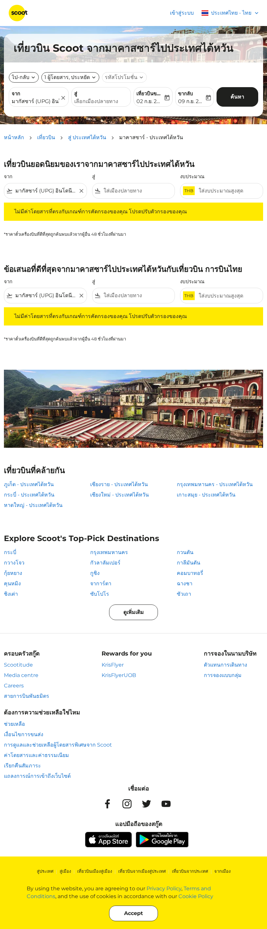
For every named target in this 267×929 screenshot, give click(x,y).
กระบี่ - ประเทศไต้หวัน (29, 495)
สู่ (75, 93)
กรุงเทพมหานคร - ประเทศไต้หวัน (215, 484)
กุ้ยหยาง (13, 573)
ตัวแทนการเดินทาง (225, 665)
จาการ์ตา (100, 583)
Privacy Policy (164, 888)
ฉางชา (184, 583)
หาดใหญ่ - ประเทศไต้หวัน (33, 505)
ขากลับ (185, 93)
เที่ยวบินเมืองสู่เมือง (94, 871)
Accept (133, 913)
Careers (14, 686)
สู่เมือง (65, 871)
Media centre (21, 675)
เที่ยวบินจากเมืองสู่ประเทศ (142, 871)
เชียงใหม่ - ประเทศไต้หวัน (119, 495)
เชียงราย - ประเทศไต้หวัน (119, 484)
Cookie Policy (195, 896)
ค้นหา (237, 97)
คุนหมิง (12, 583)
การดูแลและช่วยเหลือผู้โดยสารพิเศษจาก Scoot (58, 745)
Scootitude (18, 665)
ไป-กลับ (20, 77)
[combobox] (45, 191)
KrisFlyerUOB (119, 675)
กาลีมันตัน (188, 563)
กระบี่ (10, 552)
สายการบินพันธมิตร (26, 696)
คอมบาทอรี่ (190, 573)
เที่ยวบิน (46, 137)
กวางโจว (14, 563)
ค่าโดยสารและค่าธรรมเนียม (36, 755)
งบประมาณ (192, 176)
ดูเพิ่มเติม (133, 612)
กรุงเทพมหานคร (109, 552)
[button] (70, 77)
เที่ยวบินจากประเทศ (190, 871)
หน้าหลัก (14, 137)
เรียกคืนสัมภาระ (22, 766)
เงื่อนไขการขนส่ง (23, 734)
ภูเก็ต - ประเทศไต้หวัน (29, 484)
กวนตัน (185, 552)
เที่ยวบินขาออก (149, 93)
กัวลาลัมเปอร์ (105, 563)
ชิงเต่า (11, 594)
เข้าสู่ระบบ (182, 13)
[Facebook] (107, 804)
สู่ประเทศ (45, 871)
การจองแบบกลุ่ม (223, 675)
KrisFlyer (113, 665)
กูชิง (95, 573)
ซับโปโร (99, 594)
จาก (16, 93)
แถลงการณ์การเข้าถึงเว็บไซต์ (37, 776)
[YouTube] (166, 804)
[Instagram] (127, 804)
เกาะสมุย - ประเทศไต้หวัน (206, 495)
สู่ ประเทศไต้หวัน (87, 137)
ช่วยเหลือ (14, 724)
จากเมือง (222, 871)
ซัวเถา (184, 594)
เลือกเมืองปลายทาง (96, 101)
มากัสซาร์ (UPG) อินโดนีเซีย (35, 101)
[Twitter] (146, 804)
